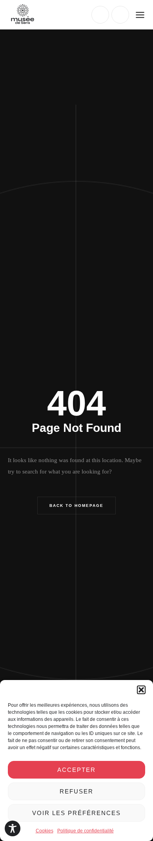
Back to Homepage (76, 505)
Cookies (44, 831)
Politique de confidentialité (85, 831)
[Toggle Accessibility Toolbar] (12, 828)
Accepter (76, 769)
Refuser (76, 791)
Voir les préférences (76, 813)
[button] (141, 690)
